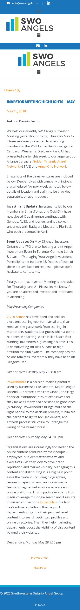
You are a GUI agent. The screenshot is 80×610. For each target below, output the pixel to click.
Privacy (40, 605)
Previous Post (39, 557)
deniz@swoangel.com (24, 3)
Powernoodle (16, 382)
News (10, 90)
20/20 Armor (16, 317)
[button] (38, 10)
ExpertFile (47, 502)
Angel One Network (52, 166)
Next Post (40, 567)
